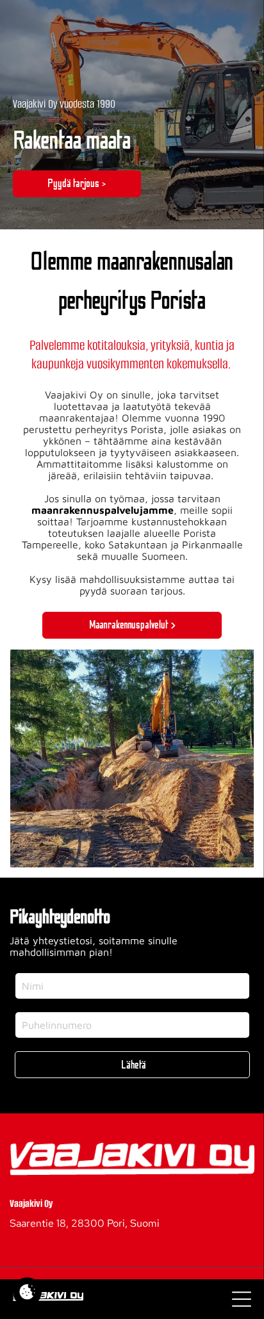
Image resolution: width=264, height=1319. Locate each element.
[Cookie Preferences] (27, 1291)
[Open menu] (241, 1299)
